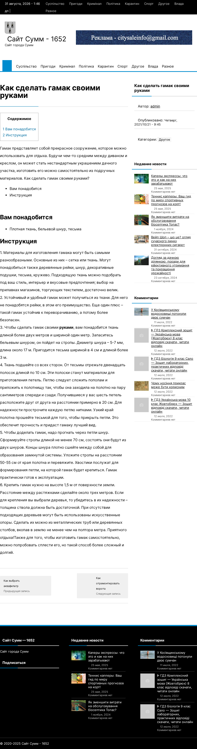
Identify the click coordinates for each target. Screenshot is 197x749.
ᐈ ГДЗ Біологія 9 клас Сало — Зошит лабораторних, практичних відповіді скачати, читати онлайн (172, 364)
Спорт (149, 4)
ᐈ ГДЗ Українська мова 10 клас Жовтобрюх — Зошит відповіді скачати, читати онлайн (171, 405)
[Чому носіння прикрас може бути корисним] (141, 386)
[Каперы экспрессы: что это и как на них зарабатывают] (141, 178)
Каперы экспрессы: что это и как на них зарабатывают (169, 179)
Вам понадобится (19, 129)
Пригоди (75, 4)
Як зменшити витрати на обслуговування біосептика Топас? (170, 220)
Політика (113, 4)
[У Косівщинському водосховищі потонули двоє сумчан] (141, 312)
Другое (164, 4)
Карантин (132, 4)
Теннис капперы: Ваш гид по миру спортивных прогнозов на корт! (171, 200)
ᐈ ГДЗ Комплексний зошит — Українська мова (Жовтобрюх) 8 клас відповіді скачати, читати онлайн (171, 338)
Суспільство (55, 4)
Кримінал (94, 4)
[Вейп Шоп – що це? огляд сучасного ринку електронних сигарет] (141, 239)
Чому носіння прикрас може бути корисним (168, 385)
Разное (51, 11)
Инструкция (15, 135)
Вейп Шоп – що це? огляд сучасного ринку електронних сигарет (171, 241)
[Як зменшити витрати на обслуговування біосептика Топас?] (141, 220)
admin (155, 106)
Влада (179, 4)
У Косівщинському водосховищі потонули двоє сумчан (168, 313)
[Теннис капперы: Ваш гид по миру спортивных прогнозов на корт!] (141, 199)
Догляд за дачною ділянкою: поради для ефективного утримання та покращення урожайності (170, 265)
